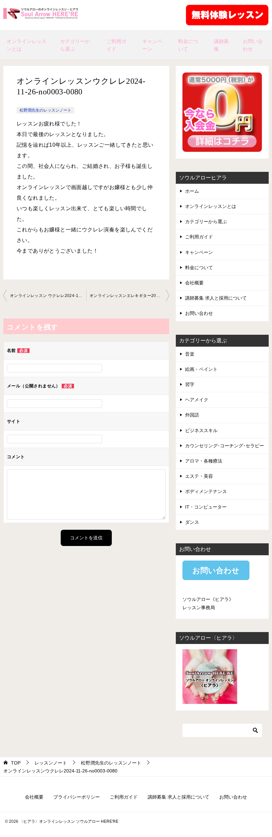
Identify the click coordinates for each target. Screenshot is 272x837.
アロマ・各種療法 (203, 461)
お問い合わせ (253, 45)
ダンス (192, 522)
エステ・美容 (199, 476)
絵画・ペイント (201, 369)
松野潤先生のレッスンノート (45, 110)
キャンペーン (152, 45)
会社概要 (194, 282)
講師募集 (221, 45)
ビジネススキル (201, 430)
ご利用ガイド (116, 45)
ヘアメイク (196, 399)
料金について (188, 45)
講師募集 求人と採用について (216, 298)
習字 (189, 384)
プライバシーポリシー (76, 797)
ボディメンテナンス (206, 491)
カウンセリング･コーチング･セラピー (224, 445)
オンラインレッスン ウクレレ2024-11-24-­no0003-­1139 (48, 295)
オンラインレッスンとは (26, 45)
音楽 (189, 354)
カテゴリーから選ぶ (75, 45)
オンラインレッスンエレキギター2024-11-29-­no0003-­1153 (129, 295)
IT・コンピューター (206, 507)
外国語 (192, 415)
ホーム (192, 191)
